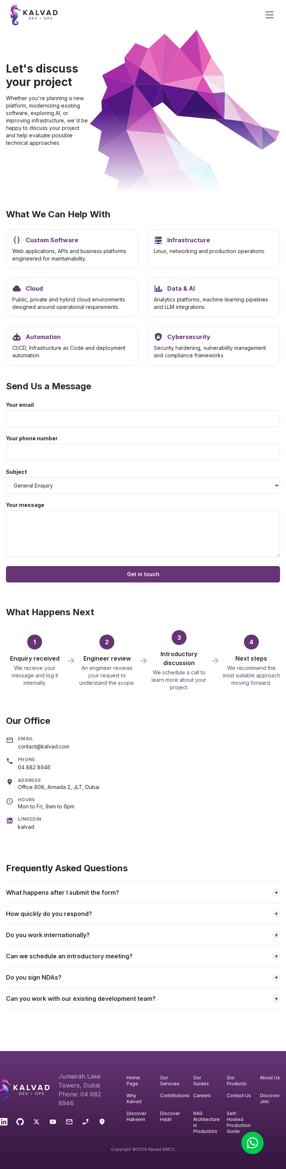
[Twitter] (36, 1123)
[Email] (69, 1123)
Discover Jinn (270, 1098)
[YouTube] (53, 1123)
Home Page (133, 1080)
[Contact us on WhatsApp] (252, 1143)
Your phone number (32, 438)
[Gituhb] (20, 1123)
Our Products (237, 1080)
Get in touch (143, 574)
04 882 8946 (34, 767)
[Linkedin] (3, 1123)
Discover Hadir (170, 1116)
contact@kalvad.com (43, 746)
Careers (202, 1095)
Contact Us (239, 1095)
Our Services (169, 1080)
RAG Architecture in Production (206, 1122)
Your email (20, 405)
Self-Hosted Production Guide (239, 1122)
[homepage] (137, 15)
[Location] (102, 1123)
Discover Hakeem (136, 1116)
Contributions (173, 1095)
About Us (270, 1077)
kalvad (26, 827)
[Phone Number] (85, 1123)
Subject (16, 472)
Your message (25, 505)
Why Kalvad (134, 1098)
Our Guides (201, 1080)
